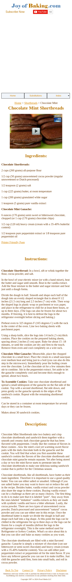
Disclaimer (61, 570)
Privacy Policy (44, 570)
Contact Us (27, 570)
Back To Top (11, 570)
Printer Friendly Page (13, 242)
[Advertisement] (36, 53)
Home (18, 102)
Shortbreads (30, 102)
